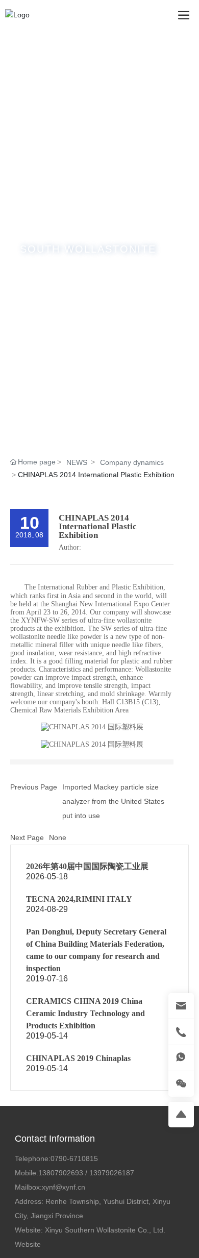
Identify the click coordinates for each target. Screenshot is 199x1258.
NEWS (76, 462)
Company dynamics (132, 462)
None (57, 837)
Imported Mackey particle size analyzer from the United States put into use (113, 801)
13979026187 (111, 1173)
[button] (83, 437)
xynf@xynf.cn (63, 1187)
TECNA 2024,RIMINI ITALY (79, 899)
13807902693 (60, 1173)
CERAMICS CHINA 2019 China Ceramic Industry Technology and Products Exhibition (85, 1013)
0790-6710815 (74, 1158)
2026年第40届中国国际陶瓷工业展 (87, 866)
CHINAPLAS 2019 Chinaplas (78, 1058)
